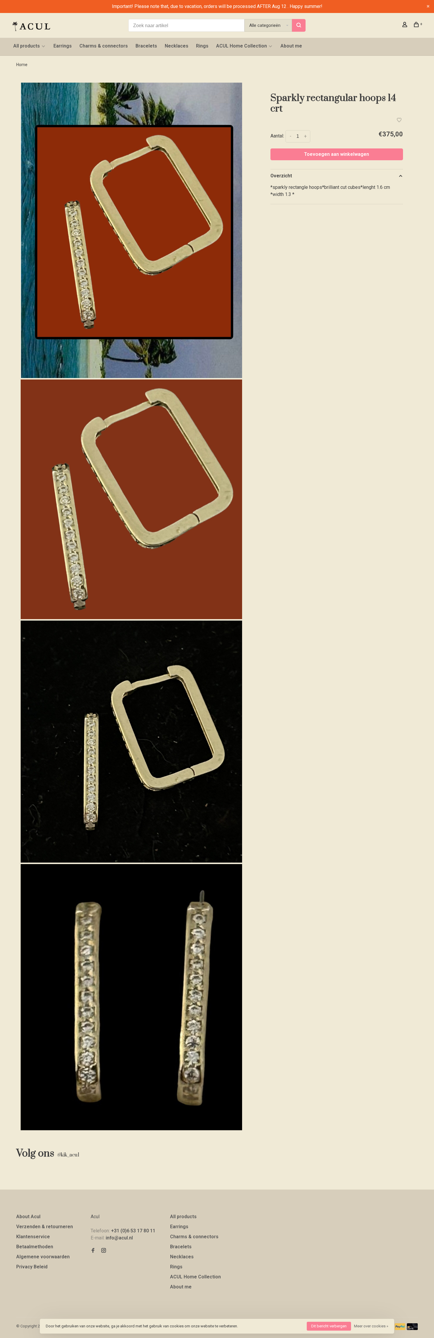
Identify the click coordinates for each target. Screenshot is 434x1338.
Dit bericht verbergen (329, 1326)
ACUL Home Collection (241, 46)
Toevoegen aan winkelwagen (336, 154)
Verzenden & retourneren (44, 1226)
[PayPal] (400, 1328)
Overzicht (281, 176)
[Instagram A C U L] (103, 1251)
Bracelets (146, 46)
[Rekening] (405, 25)
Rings (202, 46)
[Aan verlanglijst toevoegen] (399, 120)
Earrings (62, 46)
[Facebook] (93, 1251)
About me (291, 46)
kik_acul (68, 1155)
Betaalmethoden (34, 1246)
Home (21, 64)
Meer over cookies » (371, 1326)
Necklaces (176, 46)
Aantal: (277, 136)
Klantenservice (33, 1236)
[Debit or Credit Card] (412, 1328)
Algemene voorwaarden (43, 1257)
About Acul (28, 1216)
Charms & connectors (103, 46)
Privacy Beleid (32, 1267)
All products (26, 46)
